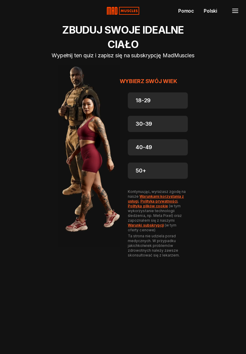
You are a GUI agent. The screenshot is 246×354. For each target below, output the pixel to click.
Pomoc (186, 11)
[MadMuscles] (123, 11)
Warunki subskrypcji (146, 225)
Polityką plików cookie (148, 206)
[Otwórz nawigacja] (235, 11)
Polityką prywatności (158, 201)
